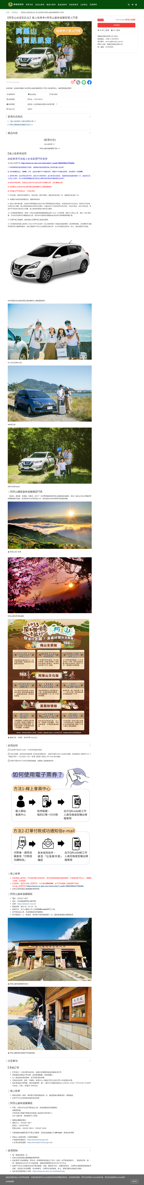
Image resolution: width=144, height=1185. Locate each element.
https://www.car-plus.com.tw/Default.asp (49, 1171)
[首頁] (16, 4)
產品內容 (13, 133)
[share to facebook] (89, 82)
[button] (136, 4)
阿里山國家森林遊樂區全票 (19, 125)
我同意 (134, 1181)
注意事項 (13, 1060)
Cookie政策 (10, 1181)
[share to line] (84, 82)
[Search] (129, 4)
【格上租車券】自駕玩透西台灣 (21, 121)
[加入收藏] (72, 82)
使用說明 (13, 745)
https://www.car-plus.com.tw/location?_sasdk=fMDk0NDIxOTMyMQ (47, 163)
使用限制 (13, 1150)
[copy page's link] (78, 82)
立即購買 (116, 25)
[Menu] (132, 4)
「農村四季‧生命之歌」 (30, 737)
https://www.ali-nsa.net (26, 904)
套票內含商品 (15, 116)
